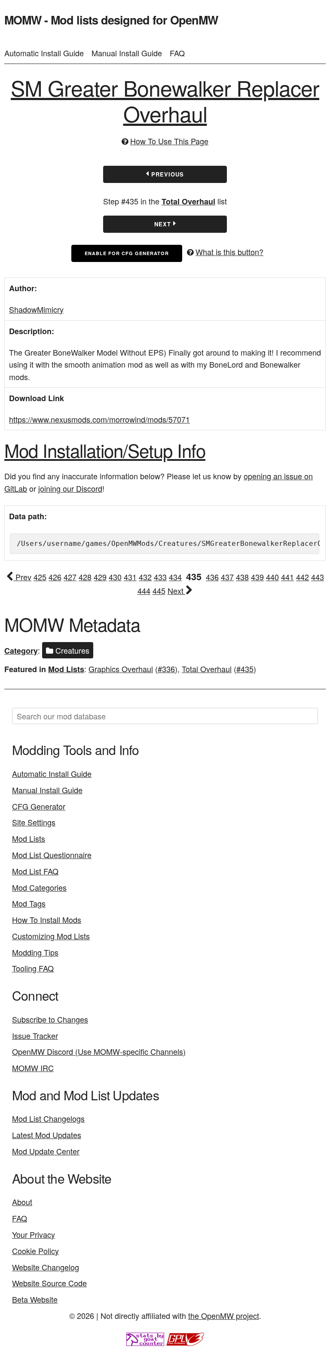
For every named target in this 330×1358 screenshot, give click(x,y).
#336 (166, 668)
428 (85, 576)
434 (175, 576)
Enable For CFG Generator (127, 253)
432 (145, 576)
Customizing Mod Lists (51, 935)
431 (130, 576)
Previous (166, 174)
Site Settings (33, 822)
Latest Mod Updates (46, 1134)
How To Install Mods (46, 919)
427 (70, 576)
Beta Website (35, 1299)
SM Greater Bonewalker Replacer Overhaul (165, 100)
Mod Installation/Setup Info (104, 450)
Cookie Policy (35, 1250)
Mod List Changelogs (48, 1118)
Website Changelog (45, 1267)
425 (40, 576)
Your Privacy (33, 1234)
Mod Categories (39, 887)
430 (115, 576)
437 (227, 576)
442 (302, 576)
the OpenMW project (223, 1315)
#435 (245, 668)
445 (159, 590)
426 (55, 576)
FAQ (177, 52)
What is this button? (229, 251)
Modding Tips (35, 952)
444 (144, 590)
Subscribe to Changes (50, 1019)
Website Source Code (49, 1282)
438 (242, 576)
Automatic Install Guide (44, 52)
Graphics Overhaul (121, 668)
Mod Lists (66, 669)
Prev (22, 576)
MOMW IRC (33, 1067)
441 (287, 576)
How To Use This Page (169, 140)
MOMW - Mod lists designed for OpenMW (111, 20)
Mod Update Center (45, 1151)
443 (317, 576)
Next (163, 224)
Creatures (71, 650)
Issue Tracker (35, 1035)
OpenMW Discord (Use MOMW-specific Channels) (99, 1051)
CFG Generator (38, 806)
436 (212, 576)
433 (160, 576)
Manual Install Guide (127, 52)
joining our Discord (70, 488)
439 (257, 576)
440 (272, 576)
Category (21, 650)
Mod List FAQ (35, 871)
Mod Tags (29, 903)
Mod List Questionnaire (52, 854)
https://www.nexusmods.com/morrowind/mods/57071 (99, 419)
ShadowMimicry (36, 309)
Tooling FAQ (33, 968)
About (22, 1201)
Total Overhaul (188, 201)
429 (100, 576)
